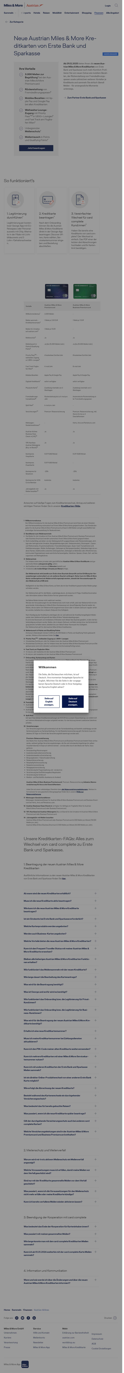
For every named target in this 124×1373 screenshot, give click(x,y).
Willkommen (47, 667)
